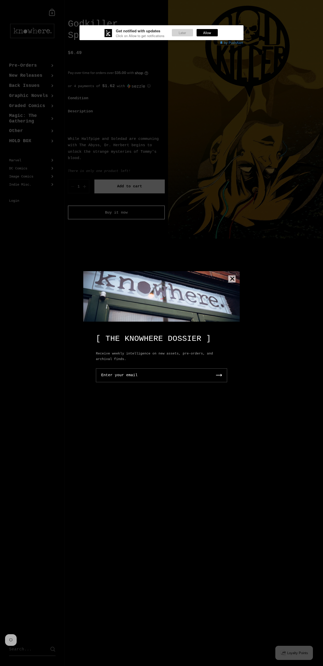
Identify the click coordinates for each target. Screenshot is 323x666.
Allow (207, 32)
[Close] (232, 279)
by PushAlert (233, 42)
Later (182, 32)
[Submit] (219, 375)
